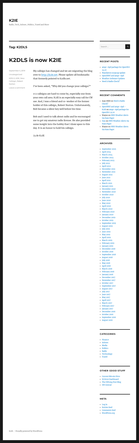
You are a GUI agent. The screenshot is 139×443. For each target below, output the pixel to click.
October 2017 (107, 283)
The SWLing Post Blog (111, 382)
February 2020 (108, 212)
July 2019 (106, 229)
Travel (104, 357)
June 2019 (106, 232)
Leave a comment (17, 88)
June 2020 (106, 200)
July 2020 (106, 197)
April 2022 (106, 166)
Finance (105, 340)
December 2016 (108, 311)
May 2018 (106, 263)
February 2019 (108, 243)
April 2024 (106, 152)
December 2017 (108, 277)
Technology (107, 354)
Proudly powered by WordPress (28, 431)
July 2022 (106, 163)
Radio (104, 351)
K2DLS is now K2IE (35, 60)
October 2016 (107, 314)
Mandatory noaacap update (113, 73)
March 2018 (107, 269)
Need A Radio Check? (111, 81)
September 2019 (109, 223)
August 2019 (107, 226)
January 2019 (107, 246)
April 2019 (106, 237)
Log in (104, 404)
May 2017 (106, 297)
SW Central (106, 385)
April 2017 (106, 300)
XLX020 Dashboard (110, 379)
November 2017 (108, 280)
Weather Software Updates (113, 78)
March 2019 (107, 240)
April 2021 (106, 180)
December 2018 (108, 249)
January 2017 (107, 309)
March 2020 (107, 209)
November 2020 (109, 192)
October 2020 (107, 195)
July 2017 (106, 291)
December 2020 (109, 189)
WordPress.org (108, 413)
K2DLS (12, 78)
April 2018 (106, 266)
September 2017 (109, 286)
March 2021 (107, 183)
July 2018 (106, 260)
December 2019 (108, 217)
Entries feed (107, 407)
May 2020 (106, 203)
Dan (103, 121)
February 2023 (108, 160)
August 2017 (107, 289)
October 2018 (107, 252)
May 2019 (106, 234)
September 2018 (109, 254)
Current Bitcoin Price (111, 376)
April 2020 (106, 206)
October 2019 (107, 220)
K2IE (13, 20)
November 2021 (108, 172)
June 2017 (106, 294)
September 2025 (109, 149)
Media (104, 345)
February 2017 (108, 306)
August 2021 (107, 175)
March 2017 (107, 303)
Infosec (105, 342)
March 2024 (107, 155)
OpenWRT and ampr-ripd (113, 76)
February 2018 (108, 272)
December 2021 (108, 169)
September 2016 (109, 317)
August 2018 (107, 257)
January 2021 (107, 186)
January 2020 (107, 214)
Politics (105, 348)
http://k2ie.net (49, 74)
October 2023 (107, 157)
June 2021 (106, 177)
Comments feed (109, 410)
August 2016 (107, 320)
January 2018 (107, 274)
